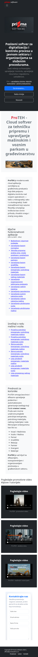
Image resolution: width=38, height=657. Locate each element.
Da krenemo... (19, 88)
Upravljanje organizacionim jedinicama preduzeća (19, 281)
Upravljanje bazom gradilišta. (18, 263)
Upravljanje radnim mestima (18, 288)
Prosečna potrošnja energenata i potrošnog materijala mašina (20, 332)
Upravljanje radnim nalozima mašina (18, 299)
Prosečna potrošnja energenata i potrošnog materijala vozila (20, 339)
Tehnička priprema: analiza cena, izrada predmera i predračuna (20, 252)
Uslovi (20, 654)
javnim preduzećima (23, 84)
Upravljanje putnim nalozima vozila (18, 295)
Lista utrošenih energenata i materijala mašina (20, 361)
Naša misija (19, 94)
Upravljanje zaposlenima (20, 291)
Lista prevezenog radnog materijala (20, 374)
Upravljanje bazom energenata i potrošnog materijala (20, 269)
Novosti (19, 100)
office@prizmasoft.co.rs (11, 652)
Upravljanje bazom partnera (18, 259)
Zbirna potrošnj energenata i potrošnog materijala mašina (20, 346)
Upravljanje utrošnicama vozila (20, 304)
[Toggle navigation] (7, 5)
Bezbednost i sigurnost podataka (19, 242)
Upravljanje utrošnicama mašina (20, 309)
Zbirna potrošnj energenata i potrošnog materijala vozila (20, 353)
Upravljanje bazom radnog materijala (18, 275)
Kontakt (25, 654)
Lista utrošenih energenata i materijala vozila (20, 368)
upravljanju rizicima (18, 81)
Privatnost (13, 654)
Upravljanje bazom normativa (18, 247)
